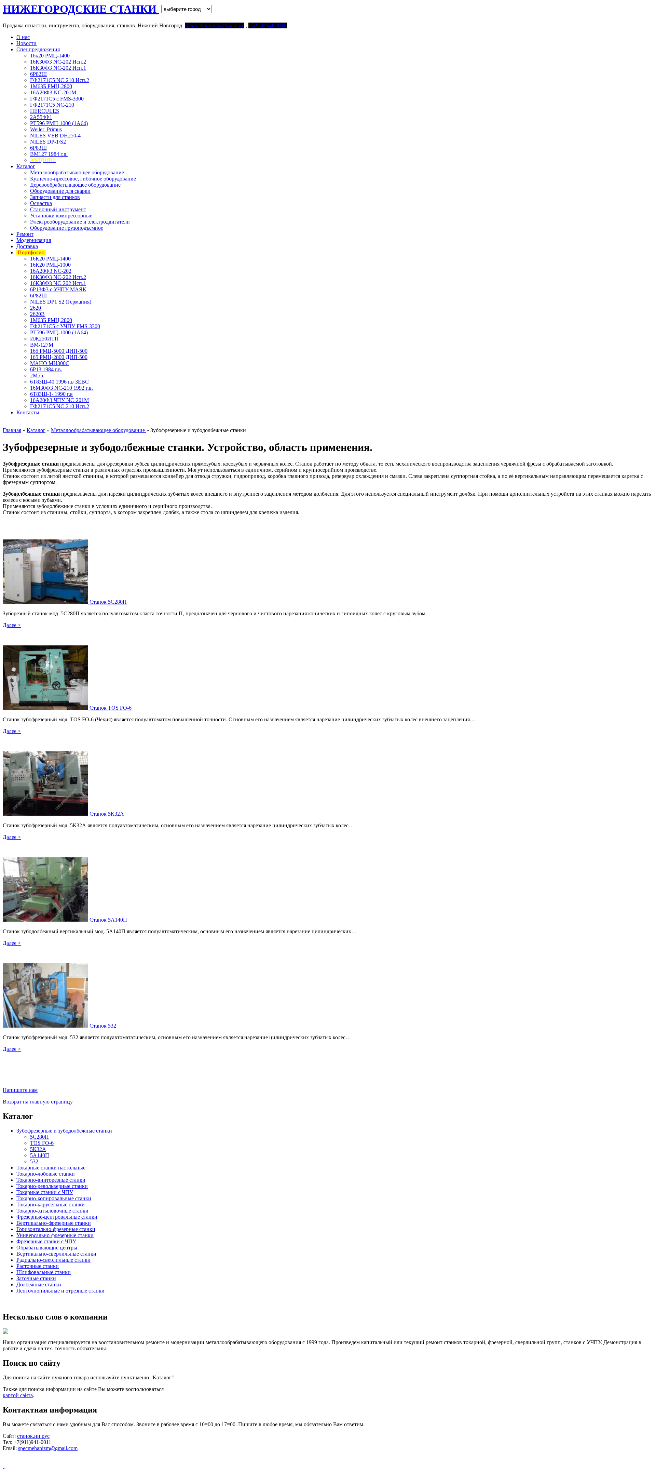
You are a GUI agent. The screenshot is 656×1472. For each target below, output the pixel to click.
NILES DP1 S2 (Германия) (60, 302)
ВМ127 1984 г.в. (49, 154)
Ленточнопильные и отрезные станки (60, 1291)
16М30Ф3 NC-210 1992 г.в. (61, 388)
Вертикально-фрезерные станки (53, 1223)
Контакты (27, 412)
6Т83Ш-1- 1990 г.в (51, 394)
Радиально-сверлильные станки (53, 1260)
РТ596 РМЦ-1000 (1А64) (59, 123)
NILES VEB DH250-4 (55, 135)
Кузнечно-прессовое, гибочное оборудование (83, 179)
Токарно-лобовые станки (45, 1174)
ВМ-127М (41, 345)
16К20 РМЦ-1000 (50, 265)
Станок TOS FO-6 (111, 708)
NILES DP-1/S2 (48, 142)
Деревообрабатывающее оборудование (75, 185)
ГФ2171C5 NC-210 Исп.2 (59, 80)
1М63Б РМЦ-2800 (51, 86)
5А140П (39, 1155)
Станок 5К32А (107, 814)
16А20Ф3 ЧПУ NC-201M (59, 400)
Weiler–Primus (46, 129)
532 (34, 1161)
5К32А (38, 1149)
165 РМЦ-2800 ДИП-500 (58, 357)
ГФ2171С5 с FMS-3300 (57, 99)
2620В (37, 314)
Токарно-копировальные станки (53, 1198)
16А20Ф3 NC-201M (53, 92)
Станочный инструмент (58, 209)
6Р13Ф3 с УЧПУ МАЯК (58, 289)
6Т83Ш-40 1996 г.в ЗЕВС (59, 382)
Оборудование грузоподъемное (66, 228)
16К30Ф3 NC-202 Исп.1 (58, 68)
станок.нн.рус (33, 1436)
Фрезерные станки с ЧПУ (46, 1241)
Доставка (27, 246)
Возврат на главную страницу (38, 1102)
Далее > (12, 625)
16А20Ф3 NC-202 (50, 271)
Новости (26, 43)
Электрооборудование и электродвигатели (80, 222)
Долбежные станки (38, 1284)
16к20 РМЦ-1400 (50, 55)
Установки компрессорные (61, 215)
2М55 (36, 375)
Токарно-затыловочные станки (52, 1211)
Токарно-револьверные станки (52, 1186)
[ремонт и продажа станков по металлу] (3, 1466)
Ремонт (24, 234)
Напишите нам (20, 1090)
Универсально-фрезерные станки (55, 1235)
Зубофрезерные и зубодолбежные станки (64, 1131)
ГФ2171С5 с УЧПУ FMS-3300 (65, 326)
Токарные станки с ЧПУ (44, 1192)
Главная (12, 430)
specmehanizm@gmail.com (48, 1448)
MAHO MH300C (49, 363)
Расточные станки (37, 1266)
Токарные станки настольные (50, 1167)
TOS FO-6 (42, 1143)
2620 (35, 308)
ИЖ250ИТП (44, 339)
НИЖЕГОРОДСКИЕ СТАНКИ (81, 9)
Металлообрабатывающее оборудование (77, 172)
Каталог (25, 166)
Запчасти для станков (55, 197)
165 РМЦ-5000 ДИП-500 (58, 351)
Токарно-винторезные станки (50, 1180)
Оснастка (41, 203)
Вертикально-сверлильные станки (56, 1254)
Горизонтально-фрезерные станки (55, 1229)
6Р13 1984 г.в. (46, 369)
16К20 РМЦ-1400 (50, 259)
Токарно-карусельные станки (50, 1204)
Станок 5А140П (108, 920)
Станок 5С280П (108, 602)
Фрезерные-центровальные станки (56, 1217)
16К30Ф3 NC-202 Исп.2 (58, 62)
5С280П (39, 1137)
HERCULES (44, 111)
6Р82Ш (38, 74)
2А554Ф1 (41, 117)
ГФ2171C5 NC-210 (52, 105)
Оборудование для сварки (60, 191)
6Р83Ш (38, 148)
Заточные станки (36, 1278)
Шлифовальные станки (43, 1272)
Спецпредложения (38, 49)
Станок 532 (103, 1026)
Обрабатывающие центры (46, 1247)
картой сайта (18, 1395)
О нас (23, 37)
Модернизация (33, 240)
